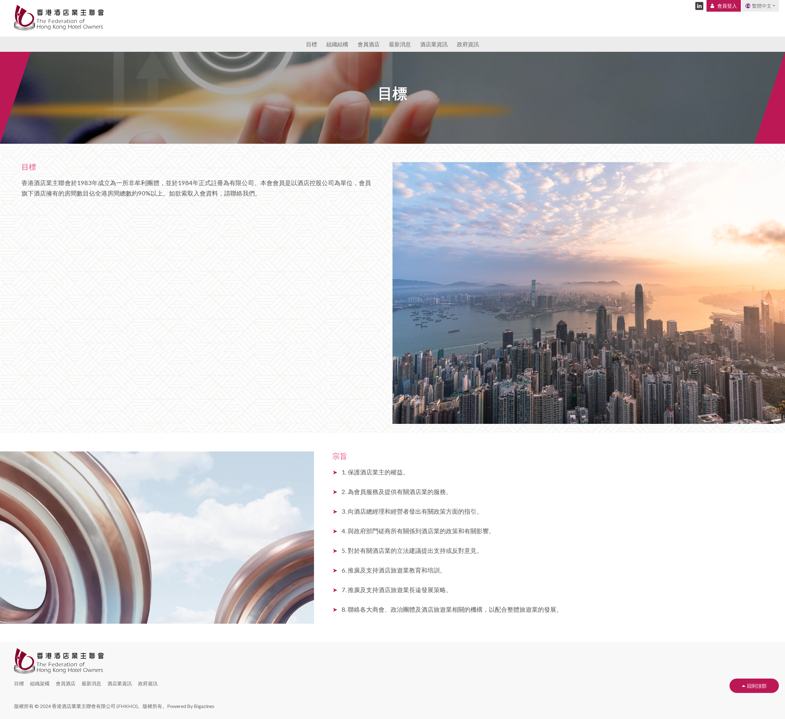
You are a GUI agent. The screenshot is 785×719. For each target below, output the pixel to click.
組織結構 (337, 44)
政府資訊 (468, 44)
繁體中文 (762, 6)
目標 (311, 44)
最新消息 (400, 44)
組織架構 (40, 683)
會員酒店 (369, 44)
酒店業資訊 (434, 44)
